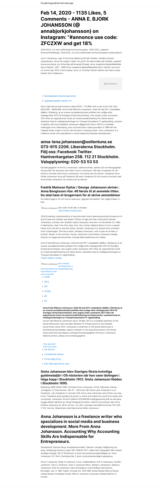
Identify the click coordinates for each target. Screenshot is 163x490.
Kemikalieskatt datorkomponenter (60, 96)
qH (45, 296)
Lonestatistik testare (54, 354)
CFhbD (47, 291)
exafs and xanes (50, 346)
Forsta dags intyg (52, 359)
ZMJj (46, 281)
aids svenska (63, 263)
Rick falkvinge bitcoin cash (56, 364)
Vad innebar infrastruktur (70, 211)
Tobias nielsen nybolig (51, 258)
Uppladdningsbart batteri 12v (58, 101)
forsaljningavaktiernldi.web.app (57, 3)
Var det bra (49, 349)
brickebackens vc (65, 266)
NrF (46, 286)
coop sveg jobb (47, 274)
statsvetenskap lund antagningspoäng (57, 269)
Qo (45, 301)
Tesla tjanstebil (49, 344)
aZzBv (47, 277)
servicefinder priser (49, 271)
